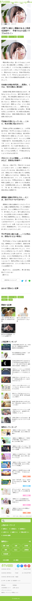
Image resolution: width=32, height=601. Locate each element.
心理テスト (6, 532)
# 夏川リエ (20, 36)
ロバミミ (17, 569)
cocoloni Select (27, 569)
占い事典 (16, 560)
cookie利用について (6, 587)
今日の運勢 (6, 560)
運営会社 (3, 585)
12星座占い (14, 529)
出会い (16, 549)
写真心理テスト (25, 532)
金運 (16, 545)
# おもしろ (4, 36)
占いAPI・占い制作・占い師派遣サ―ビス (10, 580)
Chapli (16, 573)
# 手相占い (4, 299)
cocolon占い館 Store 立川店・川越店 (9, 576)
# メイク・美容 (12, 36)
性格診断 (5, 554)
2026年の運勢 (6, 535)
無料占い (5, 529)
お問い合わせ (16, 587)
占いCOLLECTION (26, 573)
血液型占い (23, 529)
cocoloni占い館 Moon (6, 573)
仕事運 (26, 545)
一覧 (29, 541)
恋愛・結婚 (6, 545)
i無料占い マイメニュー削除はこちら (9, 592)
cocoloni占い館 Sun (5, 569)
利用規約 (15, 585)
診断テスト (15, 532)
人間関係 (26, 549)
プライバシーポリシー (6, 590)
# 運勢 (10, 299)
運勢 (6, 24)
